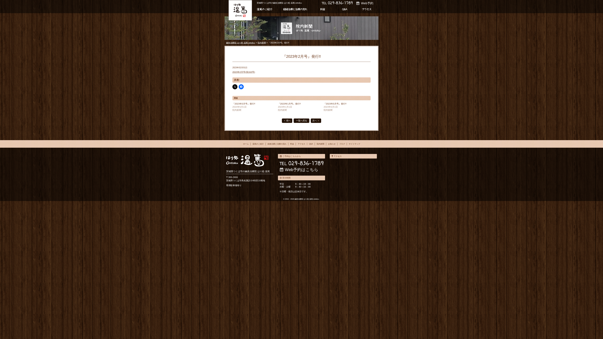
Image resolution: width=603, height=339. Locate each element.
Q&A (311, 144)
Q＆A (345, 9)
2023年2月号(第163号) (243, 72)
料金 (323, 9)
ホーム (246, 144)
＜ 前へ (287, 120)
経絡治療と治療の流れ (295, 9)
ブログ (342, 144)
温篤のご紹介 (265, 9)
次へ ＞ (316, 120)
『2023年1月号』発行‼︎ (289, 103)
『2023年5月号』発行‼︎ (243, 103)
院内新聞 (320, 144)
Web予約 (367, 3)
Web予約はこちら (301, 169)
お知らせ (332, 144)
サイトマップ (354, 144)
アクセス (367, 9)
